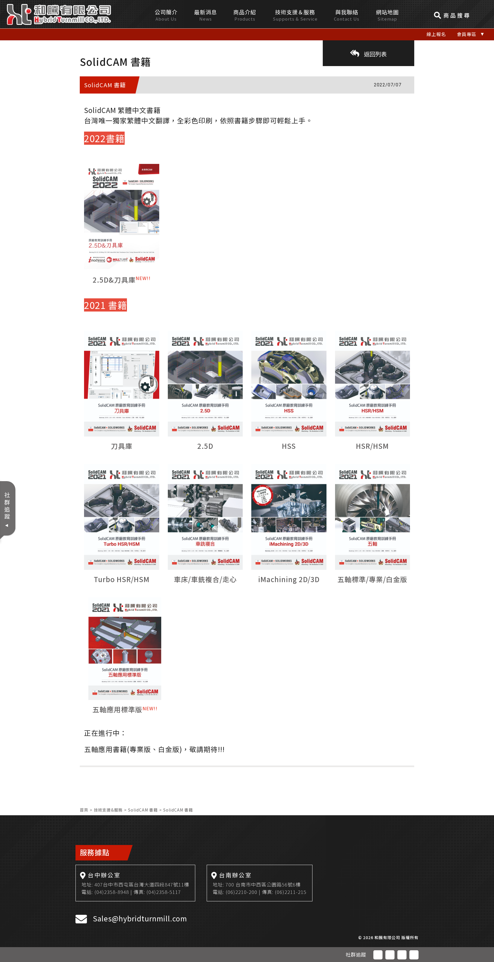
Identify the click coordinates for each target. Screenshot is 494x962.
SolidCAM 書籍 (143, 810)
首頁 (84, 810)
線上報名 (436, 34)
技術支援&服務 (108, 810)
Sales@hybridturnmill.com (140, 918)
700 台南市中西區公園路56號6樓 (263, 884)
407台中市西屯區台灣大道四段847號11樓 (141, 884)
